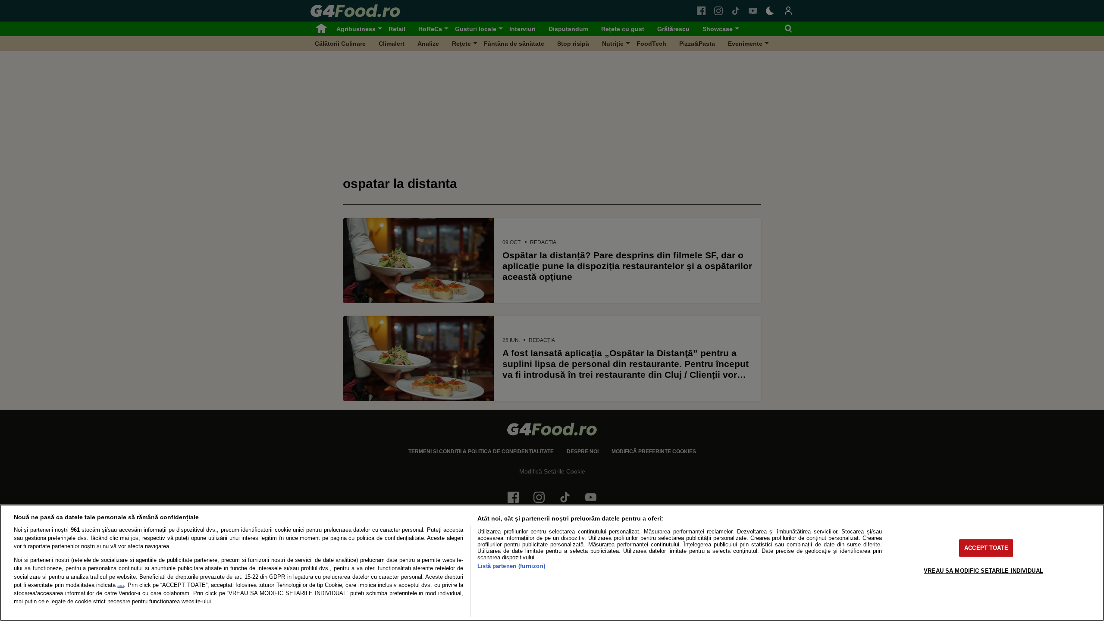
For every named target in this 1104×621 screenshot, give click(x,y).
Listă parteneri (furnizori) (511, 566)
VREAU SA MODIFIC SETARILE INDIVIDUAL (983, 571)
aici (120, 585)
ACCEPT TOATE (986, 548)
